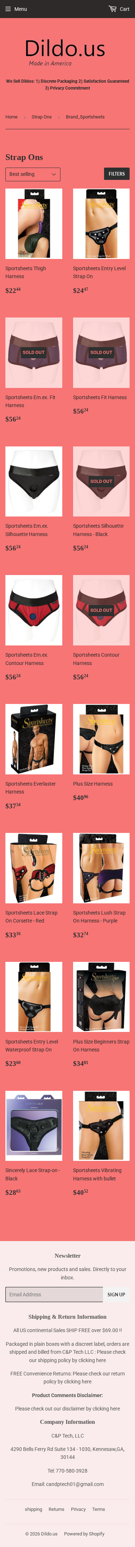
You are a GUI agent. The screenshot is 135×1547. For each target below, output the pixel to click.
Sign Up (116, 1294)
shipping (33, 1509)
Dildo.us (49, 1534)
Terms (98, 1509)
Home (11, 117)
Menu (20, 9)
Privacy (78, 1509)
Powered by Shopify (84, 1534)
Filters (117, 174)
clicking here (92, 1360)
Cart (124, 9)
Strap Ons (42, 117)
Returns (56, 1509)
